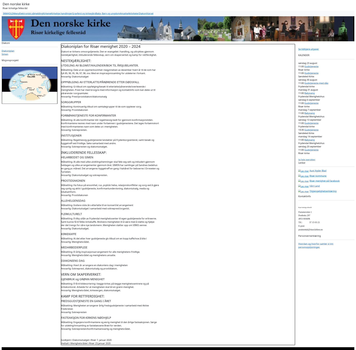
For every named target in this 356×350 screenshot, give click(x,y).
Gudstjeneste (311, 66)
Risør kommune (318, 175)
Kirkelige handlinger (61, 13)
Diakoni (143, 13)
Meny (16, 13)
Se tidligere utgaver (308, 49)
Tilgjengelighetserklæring (323, 191)
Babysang (309, 93)
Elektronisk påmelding (31, 13)
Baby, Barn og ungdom (108, 13)
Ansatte (124, 13)
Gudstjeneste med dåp (316, 83)
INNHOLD (8, 13)
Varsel (150, 13)
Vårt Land (315, 186)
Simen (5, 54)
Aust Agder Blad (318, 170)
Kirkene (47, 13)
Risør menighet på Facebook (325, 180)
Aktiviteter (133, 13)
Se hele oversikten (306, 159)
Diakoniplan (8, 50)
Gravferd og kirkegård (84, 13)
